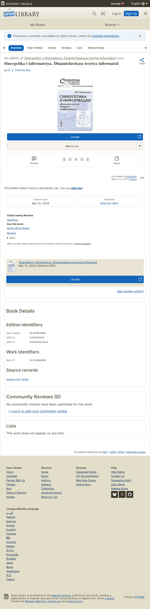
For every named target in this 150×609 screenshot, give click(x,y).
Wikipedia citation (136, 452)
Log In (116, 13)
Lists (79, 47)
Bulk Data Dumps (86, 480)
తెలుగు (9, 567)
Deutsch (11, 521)
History (133, 179)
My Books (37, 25)
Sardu (9, 562)
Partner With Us (15, 480)
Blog (9, 488)
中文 (8, 575)
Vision (9, 471)
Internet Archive (61, 595)
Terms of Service (16, 492)
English (10, 525)
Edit (142, 177)
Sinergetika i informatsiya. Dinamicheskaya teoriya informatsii (70, 58)
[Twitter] (122, 494)
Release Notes (119, 488)
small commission (83, 243)
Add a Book (118, 484)
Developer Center (86, 471)
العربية (9, 513)
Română (11, 558)
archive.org (54, 601)
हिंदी (8, 538)
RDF (105, 452)
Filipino (10, 579)
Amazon (11, 233)
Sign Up (131, 13)
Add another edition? (130, 291)
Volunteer (11, 476)
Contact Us (117, 476)
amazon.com (13, 379)
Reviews (66, 47)
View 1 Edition (35, 47)
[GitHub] (129, 494)
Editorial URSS (109, 203)
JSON (112, 452)
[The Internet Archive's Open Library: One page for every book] (21, 13)
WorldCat (12, 219)
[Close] (140, 36)
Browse (110, 25)
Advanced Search (51, 492)
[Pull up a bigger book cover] (75, 130)
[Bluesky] (114, 494)
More (12, 237)
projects (109, 598)
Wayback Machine (35, 601)
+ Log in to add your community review (37, 411)
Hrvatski (11, 542)
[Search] (94, 13)
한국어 (10, 550)
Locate (75, 137)
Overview (16, 47)
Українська (12, 571)
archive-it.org (75, 601)
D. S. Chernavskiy (19, 70)
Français (11, 533)
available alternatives (105, 36)
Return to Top (49, 496)
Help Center (118, 471)
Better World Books (18, 228)
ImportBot (131, 176)
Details (52, 47)
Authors (46, 480)
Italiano (10, 546)
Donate (117, 3)
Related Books (96, 47)
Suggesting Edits (121, 480)
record (24, 379)
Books (45, 476)
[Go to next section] (145, 48)
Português (12, 554)
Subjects (46, 484)
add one (76, 188)
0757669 (139, 597)
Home (44, 471)
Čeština (10, 517)
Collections (47, 488)
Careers (10, 484)
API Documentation (87, 476)
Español (11, 529)
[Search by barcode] (103, 13)
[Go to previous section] (4, 48)
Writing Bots (83, 484)
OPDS (121, 452)
